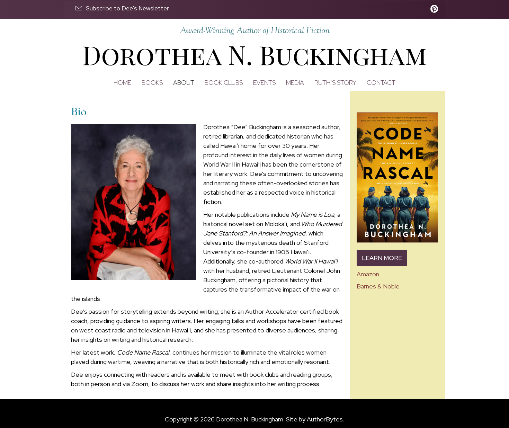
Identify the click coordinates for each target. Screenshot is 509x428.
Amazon (368, 274)
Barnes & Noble (378, 286)
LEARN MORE (382, 258)
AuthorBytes (325, 419)
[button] (121, 8)
